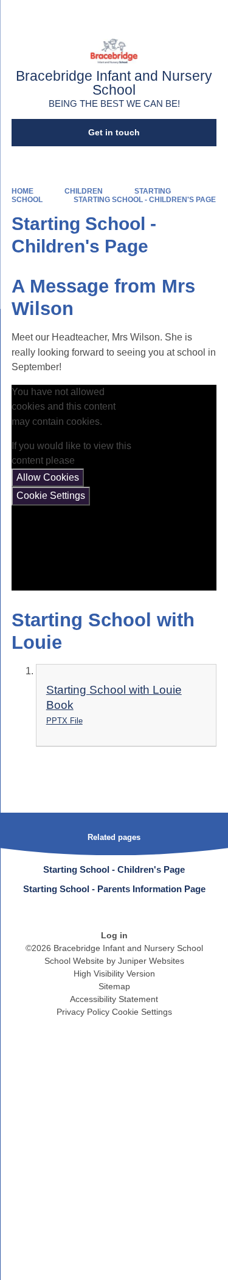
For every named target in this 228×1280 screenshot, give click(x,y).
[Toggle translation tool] (151, 15)
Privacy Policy (83, 1012)
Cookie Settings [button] (142, 1012)
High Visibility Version (114, 973)
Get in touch (114, 132)
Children (83, 191)
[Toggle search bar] (181, 15)
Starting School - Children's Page (145, 199)
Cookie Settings (50, 495)
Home (22, 191)
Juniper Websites (151, 961)
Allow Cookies (47, 477)
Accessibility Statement (114, 999)
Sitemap (114, 986)
